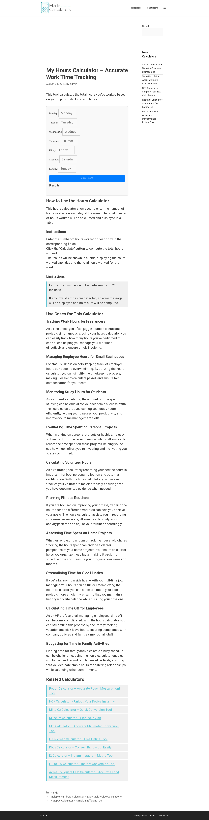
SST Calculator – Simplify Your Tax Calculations (151, 92)
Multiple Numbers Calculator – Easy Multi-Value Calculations (86, 796)
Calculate (87, 178)
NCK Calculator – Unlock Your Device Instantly (82, 701)
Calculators (152, 8)
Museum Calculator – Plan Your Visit (75, 718)
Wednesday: (55, 132)
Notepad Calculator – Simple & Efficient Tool (76, 800)
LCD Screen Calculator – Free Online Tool (78, 739)
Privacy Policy (140, 815)
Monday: (53, 113)
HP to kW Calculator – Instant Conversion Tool (82, 764)
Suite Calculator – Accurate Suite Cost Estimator (151, 80)
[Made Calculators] (57, 8)
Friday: (53, 150)
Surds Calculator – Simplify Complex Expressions (152, 68)
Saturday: (54, 159)
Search (146, 26)
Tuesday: (54, 122)
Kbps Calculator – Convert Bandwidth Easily (80, 747)
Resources (136, 8)
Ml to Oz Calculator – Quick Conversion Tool (80, 709)
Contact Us (163, 815)
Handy (54, 792)
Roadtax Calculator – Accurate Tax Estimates (152, 103)
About (152, 815)
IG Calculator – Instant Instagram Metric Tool (81, 755)
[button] (164, 8)
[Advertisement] (87, 46)
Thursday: (54, 141)
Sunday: (53, 169)
